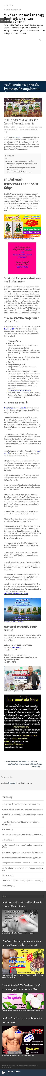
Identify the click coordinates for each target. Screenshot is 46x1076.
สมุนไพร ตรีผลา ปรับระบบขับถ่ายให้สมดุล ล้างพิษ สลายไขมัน (25, 765)
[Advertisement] (23, 63)
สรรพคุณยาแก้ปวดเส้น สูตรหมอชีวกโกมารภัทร (22, 168)
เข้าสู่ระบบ (11, 783)
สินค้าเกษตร (6, 875)
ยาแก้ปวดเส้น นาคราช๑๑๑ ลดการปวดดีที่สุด (19, 161)
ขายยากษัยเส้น (25, 129)
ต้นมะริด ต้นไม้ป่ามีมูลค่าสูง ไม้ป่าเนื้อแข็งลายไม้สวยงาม (21, 835)
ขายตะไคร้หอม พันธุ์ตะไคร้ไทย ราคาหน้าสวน (20, 762)
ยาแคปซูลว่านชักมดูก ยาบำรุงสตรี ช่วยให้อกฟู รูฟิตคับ (20, 858)
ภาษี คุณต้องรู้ (7, 840)
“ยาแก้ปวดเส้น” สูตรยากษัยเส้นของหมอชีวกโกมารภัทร (23, 165)
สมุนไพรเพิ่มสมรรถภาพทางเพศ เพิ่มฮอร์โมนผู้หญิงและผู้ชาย (22, 868)
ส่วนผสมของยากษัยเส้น (15, 170)
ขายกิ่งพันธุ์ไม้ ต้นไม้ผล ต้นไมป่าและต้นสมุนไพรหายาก (21, 809)
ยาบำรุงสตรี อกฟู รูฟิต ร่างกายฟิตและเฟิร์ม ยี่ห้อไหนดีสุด (21, 852)
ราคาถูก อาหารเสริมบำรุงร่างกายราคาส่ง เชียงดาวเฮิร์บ (21, 863)
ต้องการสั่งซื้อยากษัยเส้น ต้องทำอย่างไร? (20, 172)
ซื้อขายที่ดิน (6, 830)
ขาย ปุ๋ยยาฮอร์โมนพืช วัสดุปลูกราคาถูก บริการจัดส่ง (19, 804)
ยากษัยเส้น (17, 137)
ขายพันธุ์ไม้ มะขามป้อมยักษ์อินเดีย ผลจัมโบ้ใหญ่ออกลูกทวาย (22, 815)
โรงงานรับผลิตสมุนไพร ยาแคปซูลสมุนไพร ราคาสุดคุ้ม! (21, 881)
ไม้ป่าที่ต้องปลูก (7, 886)
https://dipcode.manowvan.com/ (19, 390)
